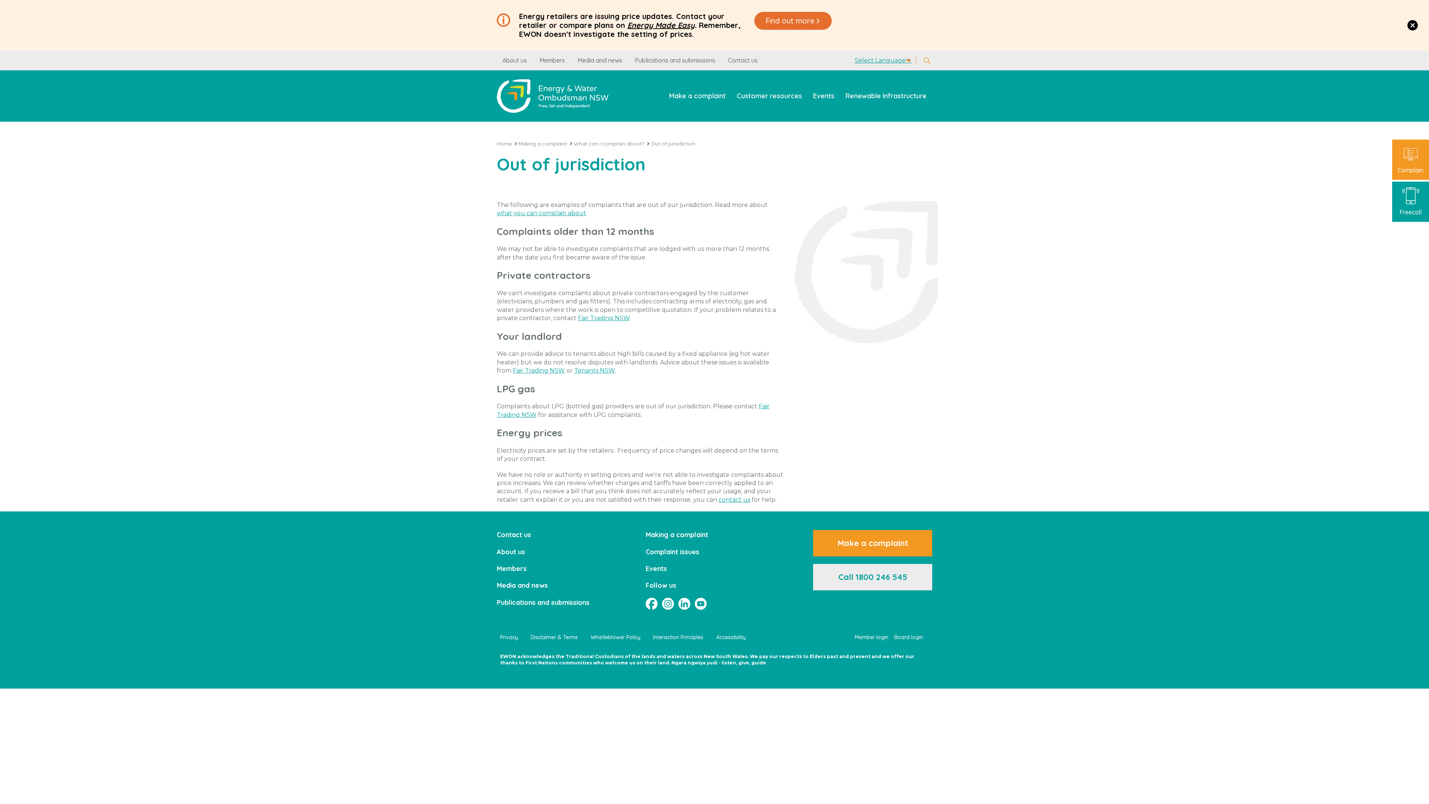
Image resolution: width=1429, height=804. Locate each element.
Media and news (600, 60)
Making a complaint (542, 143)
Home (504, 143)
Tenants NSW (594, 370)
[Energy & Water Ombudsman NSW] (552, 95)
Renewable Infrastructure (886, 96)
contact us (734, 499)
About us (514, 60)
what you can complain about (541, 213)
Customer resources (769, 96)
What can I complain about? (609, 143)
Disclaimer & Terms (554, 637)
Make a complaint (697, 96)
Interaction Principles (678, 637)
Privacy (509, 637)
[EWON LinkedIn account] (684, 604)
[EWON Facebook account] (652, 604)
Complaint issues (672, 552)
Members (552, 60)
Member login (871, 637)
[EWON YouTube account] (701, 604)
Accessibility (731, 637)
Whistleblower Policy (615, 637)
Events (823, 96)
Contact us (743, 60)
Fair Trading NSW (604, 318)
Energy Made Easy (661, 25)
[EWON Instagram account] (668, 604)
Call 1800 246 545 (872, 577)
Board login (908, 637)
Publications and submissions (675, 60)
